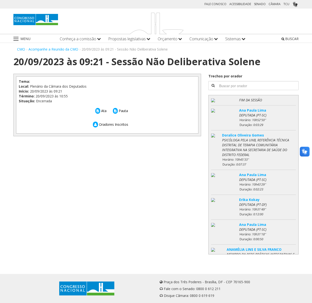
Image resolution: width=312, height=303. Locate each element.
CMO (21, 49)
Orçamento (168, 39)
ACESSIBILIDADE (240, 4)
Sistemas (233, 39)
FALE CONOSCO (215, 4)
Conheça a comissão (78, 39)
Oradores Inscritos (113, 124)
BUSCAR (291, 38)
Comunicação (201, 39)
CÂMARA (275, 4)
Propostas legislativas (127, 39)
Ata (103, 110)
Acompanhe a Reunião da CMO (53, 49)
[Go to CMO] (35, 19)
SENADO (260, 4)
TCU (286, 4)
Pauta (123, 110)
